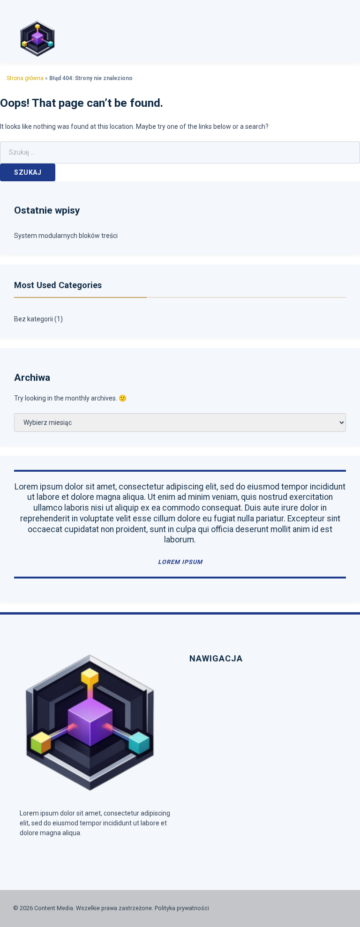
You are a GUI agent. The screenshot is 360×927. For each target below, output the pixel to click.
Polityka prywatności (182, 908)
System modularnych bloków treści (66, 235)
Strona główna (25, 78)
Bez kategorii (33, 319)
